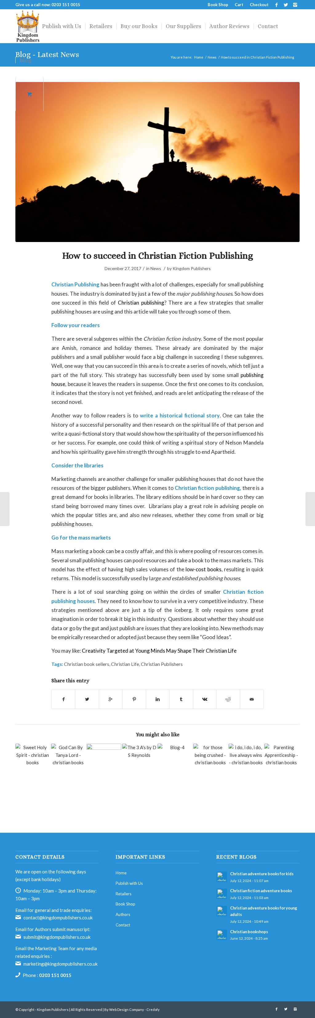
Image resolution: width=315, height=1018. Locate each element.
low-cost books (203, 569)
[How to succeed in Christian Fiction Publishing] (157, 162)
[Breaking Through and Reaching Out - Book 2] (103, 761)
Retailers (123, 893)
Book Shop (218, 4)
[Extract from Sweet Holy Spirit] (32, 761)
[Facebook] (276, 4)
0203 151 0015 (55, 975)
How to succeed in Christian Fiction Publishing (157, 255)
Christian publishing (141, 302)
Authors (123, 914)
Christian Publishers (162, 664)
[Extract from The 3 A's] (139, 761)
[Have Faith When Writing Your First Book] (5, 509)
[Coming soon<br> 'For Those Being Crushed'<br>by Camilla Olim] (210, 761)
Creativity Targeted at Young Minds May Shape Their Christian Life (159, 650)
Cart (239, 4)
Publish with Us (129, 883)
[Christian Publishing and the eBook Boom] (175, 761)
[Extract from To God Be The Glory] (281, 771)
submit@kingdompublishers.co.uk (56, 937)
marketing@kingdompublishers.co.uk (60, 964)
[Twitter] (285, 4)
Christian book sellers (86, 664)
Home (121, 872)
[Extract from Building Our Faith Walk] (68, 761)
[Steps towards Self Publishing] (310, 509)
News (155, 268)
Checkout (259, 4)
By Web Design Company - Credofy (132, 1010)
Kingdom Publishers (192, 268)
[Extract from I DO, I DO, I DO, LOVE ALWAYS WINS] (246, 771)
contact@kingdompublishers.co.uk (58, 917)
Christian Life (125, 664)
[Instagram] (295, 4)
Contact (123, 924)
